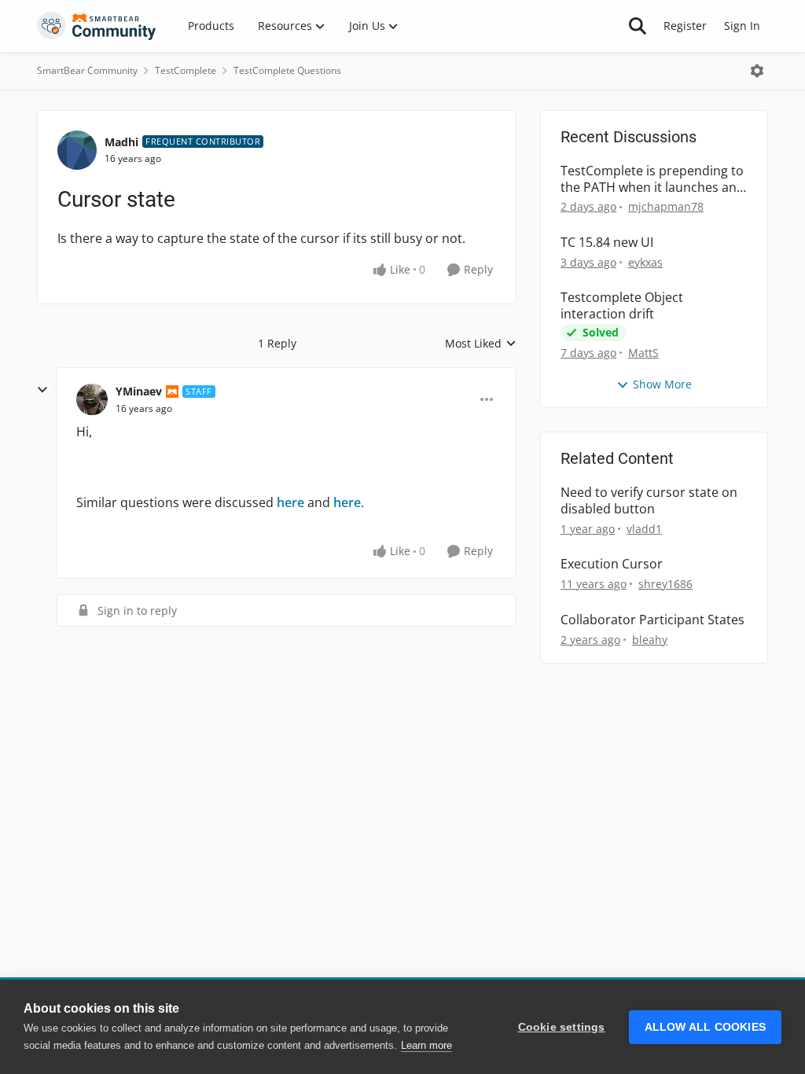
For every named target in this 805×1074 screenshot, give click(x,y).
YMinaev (139, 391)
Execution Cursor (612, 564)
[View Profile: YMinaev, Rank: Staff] (92, 399)
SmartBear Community (87, 70)
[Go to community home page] (96, 26)
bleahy (649, 639)
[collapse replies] (42, 390)
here (290, 502)
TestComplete (185, 70)
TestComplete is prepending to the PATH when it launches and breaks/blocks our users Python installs (652, 179)
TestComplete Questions (287, 70)
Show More (662, 384)
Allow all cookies (705, 1027)
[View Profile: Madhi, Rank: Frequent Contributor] (77, 150)
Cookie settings (561, 1027)
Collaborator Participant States (652, 620)
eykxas (645, 262)
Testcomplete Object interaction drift (622, 305)
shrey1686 (665, 583)
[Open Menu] (757, 71)
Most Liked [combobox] (480, 343)
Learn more (426, 1045)
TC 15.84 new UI (607, 242)
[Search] (637, 26)
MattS (643, 352)
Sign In (742, 25)
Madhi (121, 141)
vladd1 (644, 528)
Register (685, 25)
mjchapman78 (666, 206)
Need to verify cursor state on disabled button (649, 500)
